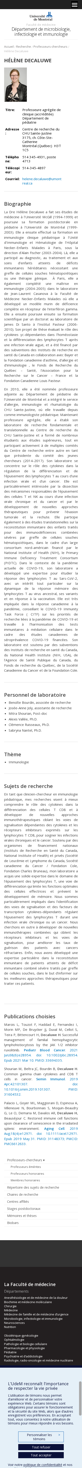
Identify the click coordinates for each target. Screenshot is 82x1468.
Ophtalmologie (14, 1340)
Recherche (23, 46)
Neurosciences (14, 1323)
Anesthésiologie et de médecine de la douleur (36, 1298)
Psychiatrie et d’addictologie (23, 1356)
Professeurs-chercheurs (50, 46)
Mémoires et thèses (22, 1215)
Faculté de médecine (41, 24)
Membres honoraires (25, 1180)
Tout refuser (41, 1447)
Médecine (11, 1310)
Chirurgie (10, 1306)
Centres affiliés (18, 1201)
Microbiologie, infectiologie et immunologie (33, 1319)
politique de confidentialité (42, 1465)
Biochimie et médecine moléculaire (28, 1302)
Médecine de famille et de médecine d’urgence (36, 1314)
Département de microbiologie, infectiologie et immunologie (41, 31)
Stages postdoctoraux (23, 1208)
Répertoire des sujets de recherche (33, 1187)
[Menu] (74, 4)
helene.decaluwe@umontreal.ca (42, 181)
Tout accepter (41, 1455)
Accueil (9, 46)
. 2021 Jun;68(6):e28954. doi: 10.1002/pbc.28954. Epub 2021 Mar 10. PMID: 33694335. (41, 1055)
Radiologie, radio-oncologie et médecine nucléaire (38, 1360)
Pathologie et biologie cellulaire (25, 1344)
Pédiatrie (10, 1352)
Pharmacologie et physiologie (24, 1348)
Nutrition (10, 1327)
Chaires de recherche (22, 1194)
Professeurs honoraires (27, 1174)
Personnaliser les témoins (43, 1437)
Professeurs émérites (26, 1167)
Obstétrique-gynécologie (21, 1335)
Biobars (13, 1223)
